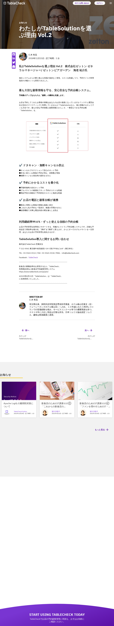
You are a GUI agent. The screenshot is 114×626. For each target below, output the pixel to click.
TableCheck (33, 257)
